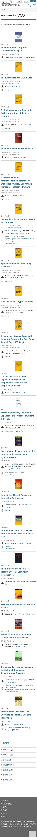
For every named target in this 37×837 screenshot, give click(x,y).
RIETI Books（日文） (8, 750)
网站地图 (4, 810)
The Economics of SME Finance (16, 78)
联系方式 (4, 816)
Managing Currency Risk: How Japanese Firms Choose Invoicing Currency (17, 416)
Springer (7, 90)
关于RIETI (4, 800)
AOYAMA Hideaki (17, 464)
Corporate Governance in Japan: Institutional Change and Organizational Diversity (17, 670)
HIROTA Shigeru (25, 233)
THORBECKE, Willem (19, 157)
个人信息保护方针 (7, 804)
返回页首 (32, 834)
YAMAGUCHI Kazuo (18, 392)
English (26, 1)
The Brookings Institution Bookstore (16, 727)
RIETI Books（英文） (8, 755)
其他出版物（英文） (7, 775)
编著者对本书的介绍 (7, 765)
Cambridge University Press (14, 472)
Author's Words (10, 548)
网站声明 (4, 807)
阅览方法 (4, 813)
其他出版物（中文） (7, 780)
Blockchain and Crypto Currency (17, 302)
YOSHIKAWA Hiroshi (18, 195)
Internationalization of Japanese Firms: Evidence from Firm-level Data (17, 533)
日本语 (20, 1)
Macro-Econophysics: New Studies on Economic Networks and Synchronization (18, 454)
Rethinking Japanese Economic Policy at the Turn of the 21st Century (16, 113)
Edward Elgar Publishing (12, 431)
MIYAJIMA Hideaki (17, 57)
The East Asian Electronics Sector (17, 149)
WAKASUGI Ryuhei (25, 543)
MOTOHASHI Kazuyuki (19, 646)
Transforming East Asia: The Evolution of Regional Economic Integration (17, 715)
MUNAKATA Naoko (18, 724)
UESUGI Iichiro (16, 86)
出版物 (3, 10)
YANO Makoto (15, 231)
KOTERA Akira (15, 581)
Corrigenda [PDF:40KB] (12, 730)
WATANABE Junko (30, 125)
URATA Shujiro (30, 614)
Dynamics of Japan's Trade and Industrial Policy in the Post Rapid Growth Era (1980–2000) (18, 339)
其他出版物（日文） (7, 770)
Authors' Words (10, 243)
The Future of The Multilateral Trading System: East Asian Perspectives (15, 572)
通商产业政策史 (6, 760)
